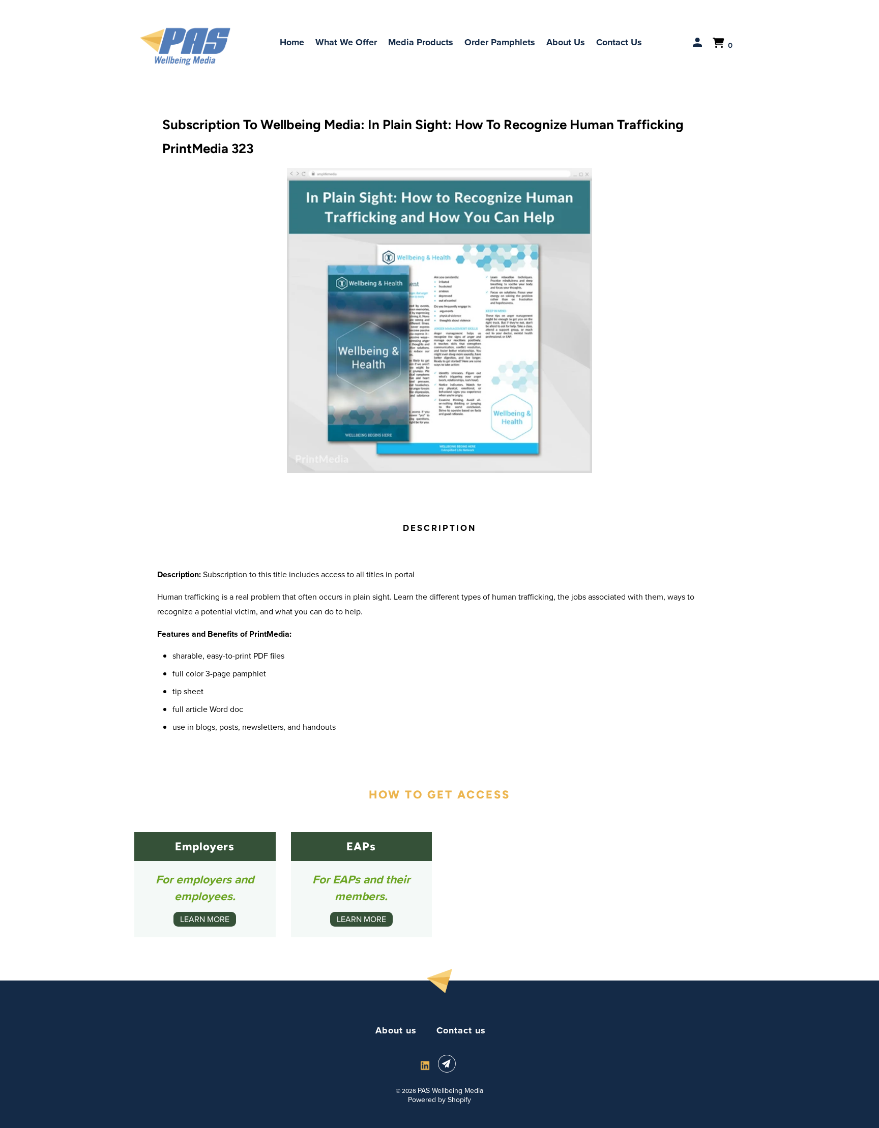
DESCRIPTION (439, 528)
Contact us (461, 1030)
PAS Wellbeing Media (450, 1090)
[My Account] (698, 43)
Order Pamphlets (499, 42)
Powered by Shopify (439, 1099)
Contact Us (619, 42)
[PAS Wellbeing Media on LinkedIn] (425, 1065)
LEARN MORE (204, 919)
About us (396, 1030)
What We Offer (346, 42)
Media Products (420, 42)
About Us (565, 42)
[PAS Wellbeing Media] (185, 46)
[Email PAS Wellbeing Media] (448, 1064)
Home (292, 42)
